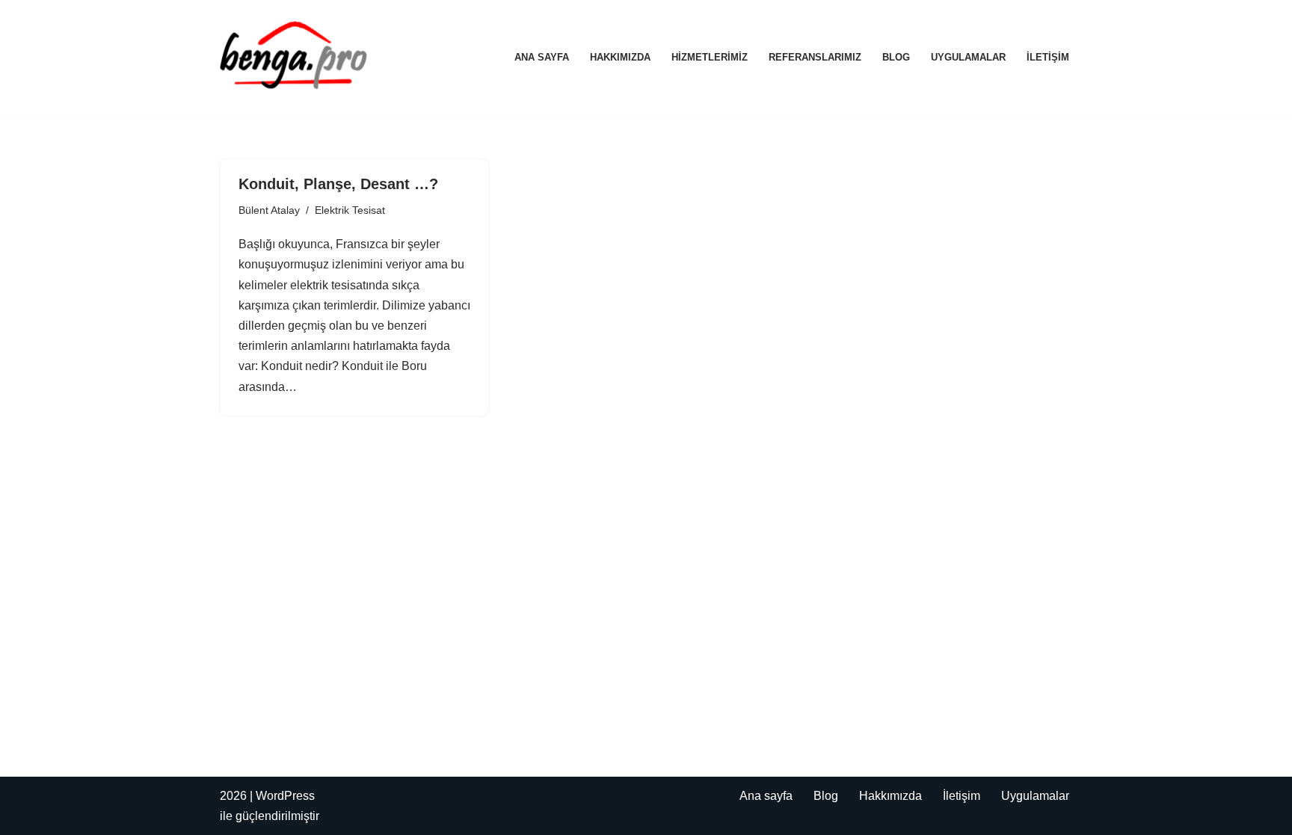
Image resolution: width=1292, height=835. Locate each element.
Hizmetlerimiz (709, 57)
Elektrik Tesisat (350, 210)
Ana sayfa (541, 57)
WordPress (285, 795)
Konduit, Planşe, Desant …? (338, 184)
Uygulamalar (968, 57)
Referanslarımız (815, 57)
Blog (896, 57)
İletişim (1048, 57)
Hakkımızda (620, 57)
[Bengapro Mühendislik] (294, 57)
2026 (233, 795)
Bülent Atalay (269, 210)
